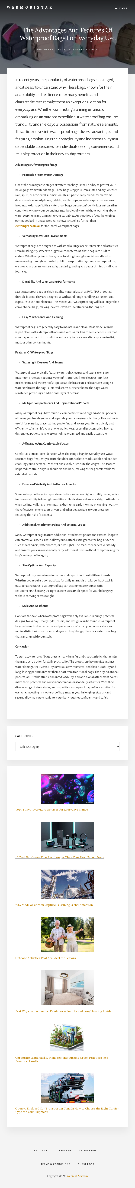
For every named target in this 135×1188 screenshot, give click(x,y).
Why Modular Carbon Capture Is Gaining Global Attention (54, 905)
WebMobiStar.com (77, 1176)
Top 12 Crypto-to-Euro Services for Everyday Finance (51, 809)
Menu (123, 8)
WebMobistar (30, 7)
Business (44, 49)
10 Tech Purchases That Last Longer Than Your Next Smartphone (59, 857)
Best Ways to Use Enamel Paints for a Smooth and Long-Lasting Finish (63, 1011)
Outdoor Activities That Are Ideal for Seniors (45, 958)
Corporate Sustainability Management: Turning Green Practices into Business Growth (61, 1059)
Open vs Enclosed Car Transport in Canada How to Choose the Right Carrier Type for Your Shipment (67, 1110)
